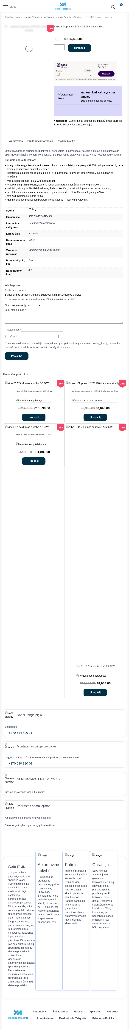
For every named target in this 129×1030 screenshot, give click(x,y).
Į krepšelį (79, 48)
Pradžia (9, 17)
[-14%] (27, 427)
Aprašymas (16, 141)
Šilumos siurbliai (23, 17)
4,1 (30, 270)
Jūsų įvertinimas (15, 305)
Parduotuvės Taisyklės (72, 1018)
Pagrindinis (40, 1011)
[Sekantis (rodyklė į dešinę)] (123, 515)
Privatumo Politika (103, 1018)
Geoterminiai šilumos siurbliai (48, 17)
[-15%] (27, 383)
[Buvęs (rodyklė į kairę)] (5, 515)
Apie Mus (95, 1011)
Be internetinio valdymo (41, 223)
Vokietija (33, 233)
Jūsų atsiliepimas (15, 310)
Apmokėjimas (45, 1018)
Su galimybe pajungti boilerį (44, 250)
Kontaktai (112, 1011)
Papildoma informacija (40, 141)
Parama (78, 1011)
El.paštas (11, 336)
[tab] (16, 141)
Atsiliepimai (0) (66, 141)
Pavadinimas (13, 329)
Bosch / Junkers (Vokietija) (77, 124)
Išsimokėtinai (60, 1011)
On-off (31, 239)
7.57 (30, 260)
